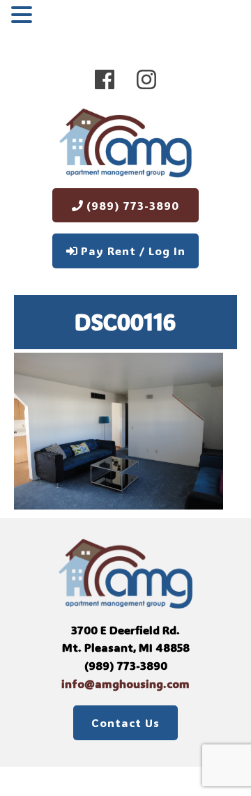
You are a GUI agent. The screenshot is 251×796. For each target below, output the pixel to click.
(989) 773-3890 (131, 205)
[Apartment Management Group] (125, 145)
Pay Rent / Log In (131, 250)
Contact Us (125, 722)
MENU (57, 17)
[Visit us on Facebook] (104, 79)
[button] (23, 15)
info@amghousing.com (125, 683)
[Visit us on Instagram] (146, 79)
